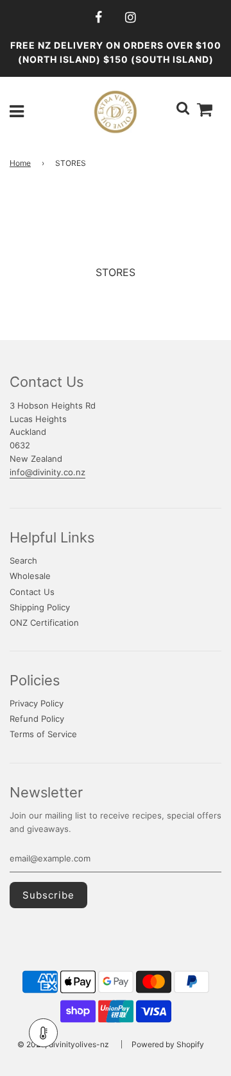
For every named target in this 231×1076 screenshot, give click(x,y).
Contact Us (32, 592)
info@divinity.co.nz (47, 472)
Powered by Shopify (168, 1044)
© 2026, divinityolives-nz (63, 1044)
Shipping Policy (40, 607)
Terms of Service (43, 734)
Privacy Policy (37, 703)
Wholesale (30, 576)
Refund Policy (37, 718)
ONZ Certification (44, 622)
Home (20, 163)
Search (23, 560)
